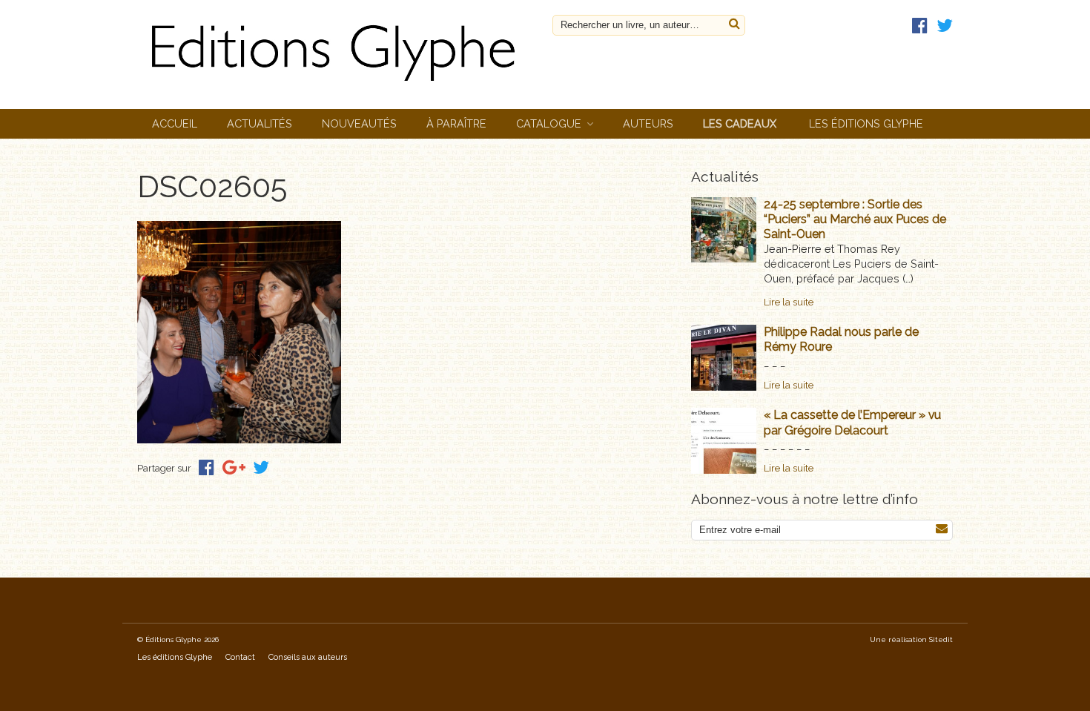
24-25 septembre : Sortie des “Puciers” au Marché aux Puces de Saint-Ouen (855, 219)
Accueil (174, 123)
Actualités (259, 123)
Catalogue (548, 123)
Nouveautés (359, 123)
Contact (240, 657)
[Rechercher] (734, 24)
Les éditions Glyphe (866, 123)
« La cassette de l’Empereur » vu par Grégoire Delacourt (852, 422)
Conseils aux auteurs (307, 657)
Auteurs (648, 123)
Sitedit (941, 639)
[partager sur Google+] (233, 467)
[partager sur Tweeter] (261, 467)
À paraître (456, 123)
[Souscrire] (941, 529)
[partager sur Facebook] (206, 467)
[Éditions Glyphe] (337, 85)
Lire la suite (788, 302)
